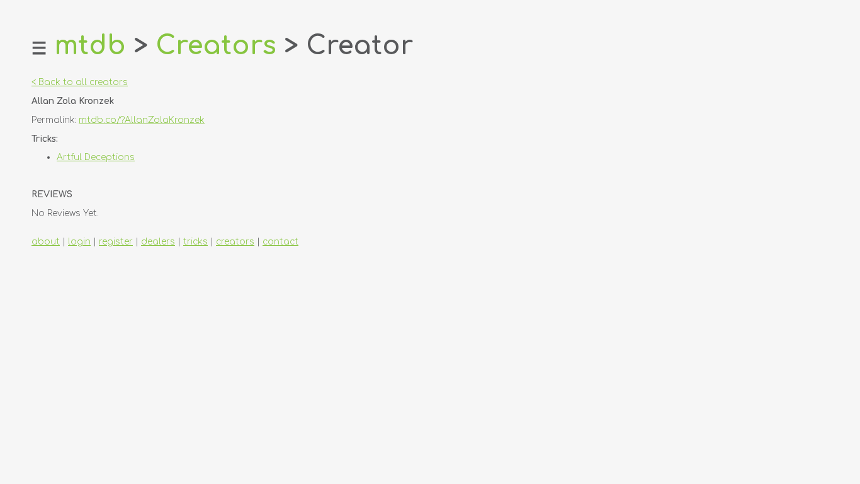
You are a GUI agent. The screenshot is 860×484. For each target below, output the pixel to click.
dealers (158, 241)
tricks (195, 241)
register (116, 241)
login (79, 241)
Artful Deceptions (96, 157)
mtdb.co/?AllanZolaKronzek (142, 120)
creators (235, 241)
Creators (216, 46)
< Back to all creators (79, 82)
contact (280, 241)
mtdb (90, 46)
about (45, 241)
